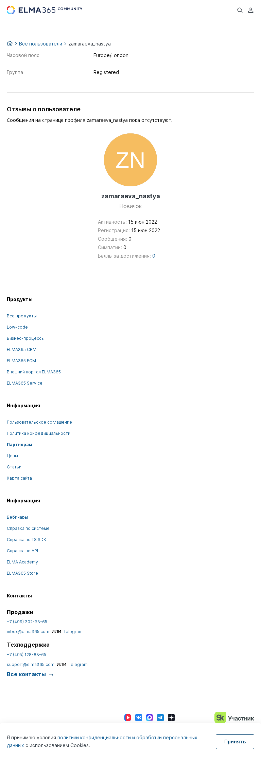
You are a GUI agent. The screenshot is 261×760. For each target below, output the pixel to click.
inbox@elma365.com (28, 631)
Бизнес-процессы (26, 338)
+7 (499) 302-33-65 (27, 621)
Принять (235, 741)
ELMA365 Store (22, 573)
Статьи (14, 466)
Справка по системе (28, 528)
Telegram (73, 631)
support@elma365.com (30, 664)
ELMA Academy (22, 561)
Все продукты (22, 315)
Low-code (17, 327)
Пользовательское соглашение (39, 422)
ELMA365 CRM (21, 349)
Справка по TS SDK (26, 539)
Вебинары (17, 517)
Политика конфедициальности (38, 433)
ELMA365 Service (24, 383)
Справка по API (22, 550)
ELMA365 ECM (21, 360)
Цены (12, 455)
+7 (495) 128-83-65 (26, 654)
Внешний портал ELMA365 (34, 371)
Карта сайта (19, 478)
